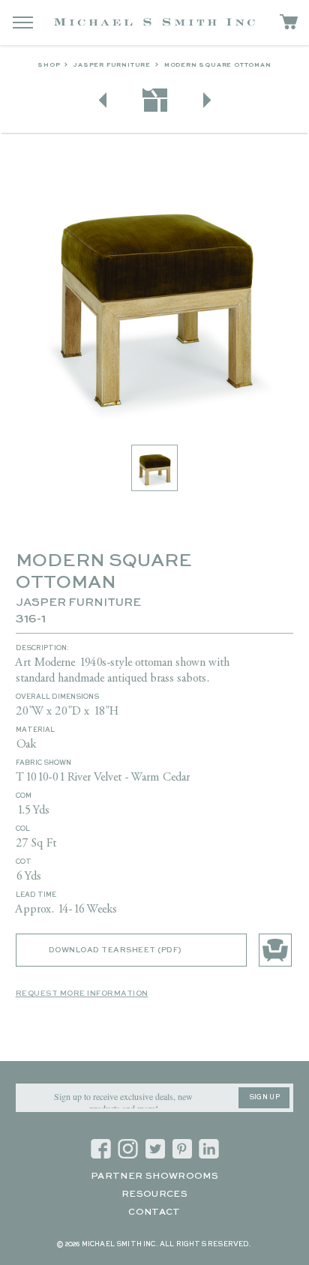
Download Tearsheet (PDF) (115, 950)
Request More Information (82, 993)
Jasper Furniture (112, 65)
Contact (154, 1212)
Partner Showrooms (154, 1176)
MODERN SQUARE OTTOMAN (218, 65)
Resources (155, 1194)
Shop (49, 65)
